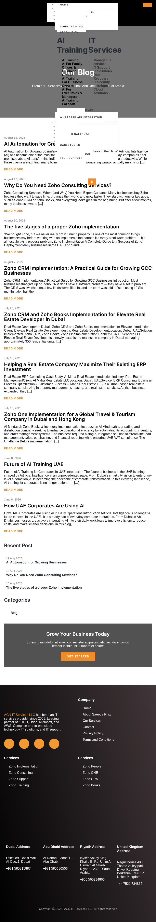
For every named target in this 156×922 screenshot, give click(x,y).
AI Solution (69, 32)
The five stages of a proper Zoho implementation (61, 227)
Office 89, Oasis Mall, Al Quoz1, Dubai (21, 859)
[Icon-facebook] (9, 744)
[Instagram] (39, 744)
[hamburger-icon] (147, 5)
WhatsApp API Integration (81, 117)
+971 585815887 (18, 868)
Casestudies (70, 144)
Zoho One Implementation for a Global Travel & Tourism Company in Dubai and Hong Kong (69, 416)
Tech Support (71, 157)
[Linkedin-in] (54, 744)
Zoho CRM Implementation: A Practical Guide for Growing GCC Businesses (78, 270)
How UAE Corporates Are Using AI (44, 506)
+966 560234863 (92, 879)
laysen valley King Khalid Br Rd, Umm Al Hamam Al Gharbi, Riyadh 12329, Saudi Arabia (96, 865)
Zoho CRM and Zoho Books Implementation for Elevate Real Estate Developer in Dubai (74, 316)
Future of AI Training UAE (34, 464)
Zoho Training (71, 26)
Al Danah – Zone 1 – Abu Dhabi (58, 859)
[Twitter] (24, 744)
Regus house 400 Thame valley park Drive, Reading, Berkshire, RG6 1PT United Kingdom (131, 869)
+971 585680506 (55, 868)
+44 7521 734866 (129, 883)
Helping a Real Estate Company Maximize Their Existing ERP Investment (75, 366)
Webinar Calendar (75, 133)
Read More (13, 169)
